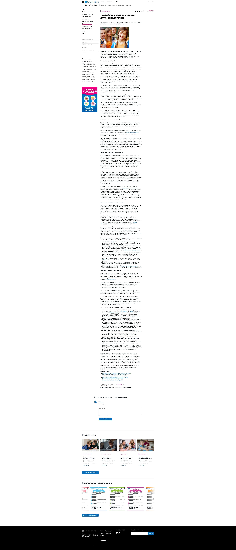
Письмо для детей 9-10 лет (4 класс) (89, 81)
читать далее (86, 465)
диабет (104, 259)
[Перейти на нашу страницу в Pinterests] (119, 533)
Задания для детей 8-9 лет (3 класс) (89, 67)
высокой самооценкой (122, 237)
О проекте (102, 535)
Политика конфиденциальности (106, 530)
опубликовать (105, 419)
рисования (124, 311)
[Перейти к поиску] (116, 2)
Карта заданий (103, 540)
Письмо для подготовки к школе (88, 74)
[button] (82, 499)
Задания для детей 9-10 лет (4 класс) (89, 69)
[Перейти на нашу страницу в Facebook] (117, 533)
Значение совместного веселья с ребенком (126, 458)
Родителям (85, 31)
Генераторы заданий (87, 42)
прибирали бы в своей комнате (132, 250)
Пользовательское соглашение (106, 531)
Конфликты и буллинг (87, 21)
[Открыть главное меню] (83, 2)
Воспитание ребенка (87, 14)
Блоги (83, 33)
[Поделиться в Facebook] (135, 11)
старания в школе (110, 279)
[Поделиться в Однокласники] (140, 11)
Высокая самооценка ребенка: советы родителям (116, 373)
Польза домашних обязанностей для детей (145, 458)
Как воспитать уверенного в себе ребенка (114, 376)
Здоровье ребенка (87, 28)
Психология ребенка (87, 11)
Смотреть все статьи (90, 472)
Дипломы (84, 47)
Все (83, 9)
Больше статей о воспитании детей (112, 380)
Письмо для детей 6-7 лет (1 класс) (88, 76)
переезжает (114, 242)
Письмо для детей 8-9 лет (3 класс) (88, 79)
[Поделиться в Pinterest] (137, 11)
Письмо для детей (85, 71)
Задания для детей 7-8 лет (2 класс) (89, 66)
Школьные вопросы (87, 26)
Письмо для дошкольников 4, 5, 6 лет (89, 72)
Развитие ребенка (87, 16)
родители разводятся (114, 246)
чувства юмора (114, 312)
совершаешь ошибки (132, 132)
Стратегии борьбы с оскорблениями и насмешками (107, 458)
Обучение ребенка (108, 2)
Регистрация (151, 2)
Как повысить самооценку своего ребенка (114, 374)
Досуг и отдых (85, 19)
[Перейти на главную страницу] (92, 2)
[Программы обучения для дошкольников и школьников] (89, 111)
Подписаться (150, 533)
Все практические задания (90, 515)
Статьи (83, 52)
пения (131, 311)
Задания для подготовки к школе (88, 62)
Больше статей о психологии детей (112, 378)
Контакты (102, 538)
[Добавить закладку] (143, 11)
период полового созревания (129, 266)
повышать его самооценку (129, 188)
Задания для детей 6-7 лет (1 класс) (88, 64)
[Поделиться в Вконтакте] (139, 11)
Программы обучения (87, 44)
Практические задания (87, 39)
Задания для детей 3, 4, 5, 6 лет (88, 61)
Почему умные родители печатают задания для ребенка (90, 458)
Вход (146, 2)
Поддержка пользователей (105, 533)
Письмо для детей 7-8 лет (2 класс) (88, 77)
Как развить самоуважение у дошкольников (115, 377)
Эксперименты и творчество (88, 50)
